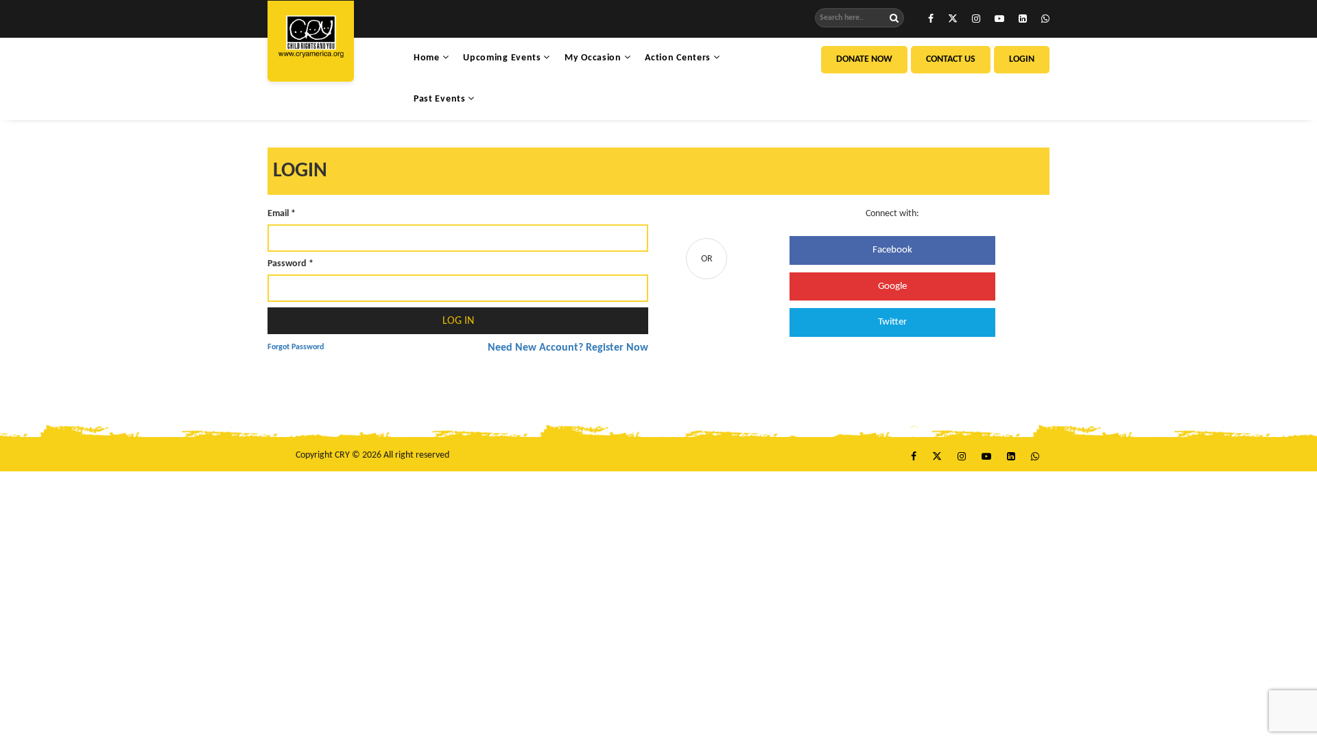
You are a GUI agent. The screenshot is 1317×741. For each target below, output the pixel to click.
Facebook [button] (892, 250)
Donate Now (864, 59)
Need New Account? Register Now (568, 347)
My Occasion (594, 58)
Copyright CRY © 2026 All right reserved (372, 455)
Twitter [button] (892, 322)
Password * (290, 264)
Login (1021, 59)
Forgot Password (296, 347)
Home (428, 58)
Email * (282, 214)
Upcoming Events (503, 58)
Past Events (441, 99)
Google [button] (892, 286)
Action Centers (679, 58)
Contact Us (950, 59)
